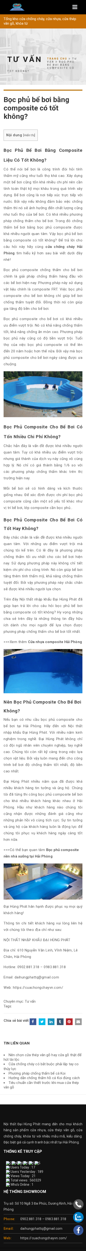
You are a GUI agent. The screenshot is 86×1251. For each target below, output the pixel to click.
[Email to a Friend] (78, 1021)
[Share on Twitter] (42, 1021)
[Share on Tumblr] (60, 1021)
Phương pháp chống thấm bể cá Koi (37, 1073)
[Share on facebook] (33, 1021)
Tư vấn (30, 1001)
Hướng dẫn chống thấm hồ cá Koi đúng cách (44, 1078)
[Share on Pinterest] (69, 1021)
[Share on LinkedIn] (51, 1021)
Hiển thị (29, 135)
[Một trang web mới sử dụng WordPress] (43, 7)
